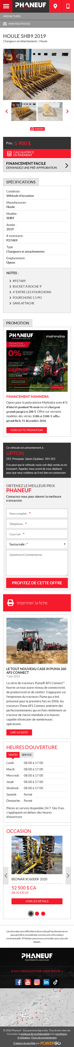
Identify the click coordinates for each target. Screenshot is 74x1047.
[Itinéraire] (55, 6)
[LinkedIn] (46, 982)
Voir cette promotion (26, 430)
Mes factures (12, 16)
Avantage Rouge (19, 23)
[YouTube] (28, 982)
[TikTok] (55, 982)
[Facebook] (18, 982)
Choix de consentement (44, 1037)
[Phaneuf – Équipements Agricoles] (30, 6)
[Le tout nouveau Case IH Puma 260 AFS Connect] (37, 641)
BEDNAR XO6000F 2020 (29, 879)
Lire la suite (19, 732)
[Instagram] (37, 982)
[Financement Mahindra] (37, 361)
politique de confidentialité (35, 1034)
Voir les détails (37, 901)
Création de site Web (24, 1043)
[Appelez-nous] (68, 6)
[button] (6, 111)
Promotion (17, 323)
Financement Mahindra (27, 396)
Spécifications (21, 182)
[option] (37, 74)
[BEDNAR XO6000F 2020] (37, 855)
